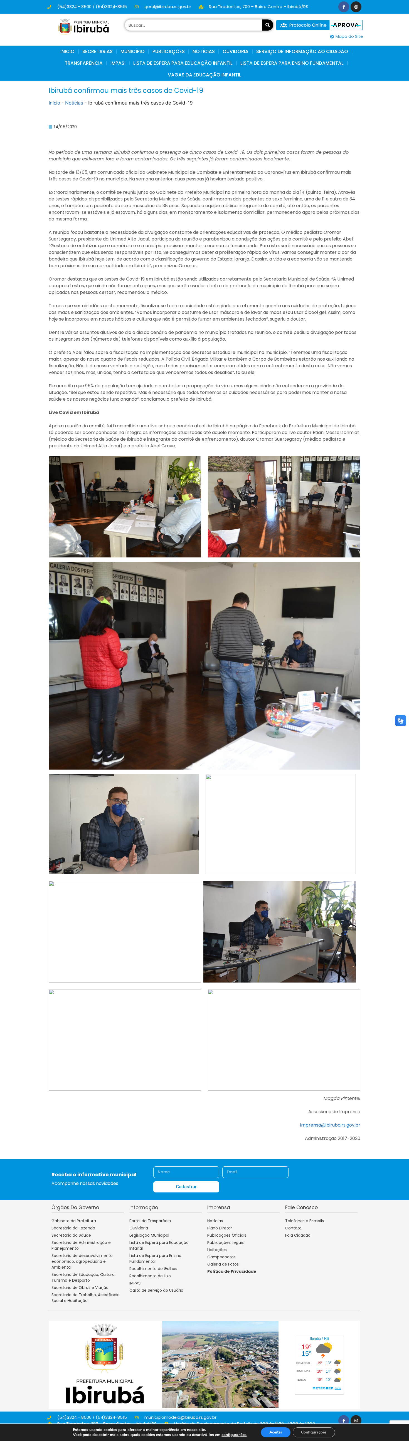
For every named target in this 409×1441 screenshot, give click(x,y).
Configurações (314, 1432)
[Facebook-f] (343, 6)
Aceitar (275, 1432)
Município (132, 51)
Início (54, 103)
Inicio (67, 51)
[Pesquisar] (267, 25)
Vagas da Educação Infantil (204, 74)
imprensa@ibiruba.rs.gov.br (330, 1125)
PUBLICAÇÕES (168, 51)
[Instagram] (356, 6)
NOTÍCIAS (204, 51)
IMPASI (117, 63)
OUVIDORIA (235, 51)
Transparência (84, 63)
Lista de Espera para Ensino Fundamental (292, 63)
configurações (234, 1434)
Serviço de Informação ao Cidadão (302, 51)
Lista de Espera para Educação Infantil (183, 63)
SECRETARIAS (97, 51)
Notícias (74, 103)
